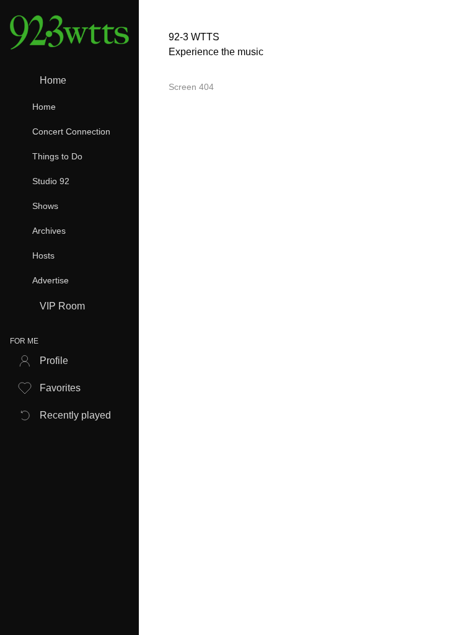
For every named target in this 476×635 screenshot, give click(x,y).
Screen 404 (191, 87)
